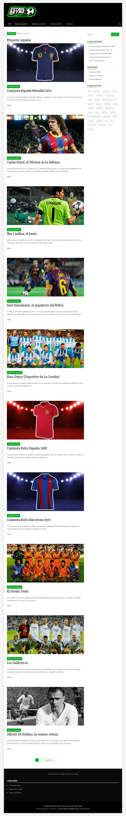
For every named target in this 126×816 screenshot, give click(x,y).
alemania (97, 91)
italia (97, 112)
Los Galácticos (17, 663)
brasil (90, 99)
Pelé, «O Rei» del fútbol (97, 61)
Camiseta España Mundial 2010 (29, 91)
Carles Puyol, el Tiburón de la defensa (33, 162)
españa (90, 104)
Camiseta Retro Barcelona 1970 (29, 520)
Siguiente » (50, 760)
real (111, 120)
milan (115, 116)
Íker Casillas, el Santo (22, 234)
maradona (106, 116)
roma (110, 125)
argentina (106, 91)
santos (90, 129)
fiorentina (107, 104)
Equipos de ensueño (39, 24)
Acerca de (51, 774)
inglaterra (99, 108)
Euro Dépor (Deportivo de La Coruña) (33, 377)
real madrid (92, 125)
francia (115, 104)
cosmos (97, 99)
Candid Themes (84, 809)
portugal (99, 120)
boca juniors (110, 95)
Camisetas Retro (56, 24)
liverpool (113, 112)
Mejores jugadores (21, 24)
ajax (89, 91)
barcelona (99, 95)
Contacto (69, 24)
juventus (104, 112)
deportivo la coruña (109, 99)
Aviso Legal (60, 774)
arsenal (114, 91)
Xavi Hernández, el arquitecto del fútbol (35, 305)
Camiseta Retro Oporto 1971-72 (100, 50)
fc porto (98, 104)
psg (106, 120)
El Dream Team (17, 591)
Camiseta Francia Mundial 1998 (100, 53)
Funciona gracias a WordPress (47, 809)
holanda (91, 108)
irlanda (90, 112)
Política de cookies (72, 774)
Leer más (9, 105)
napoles (91, 120)
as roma (91, 95)
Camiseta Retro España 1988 (27, 448)
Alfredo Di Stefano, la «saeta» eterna (32, 734)
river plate (102, 125)
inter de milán (110, 108)
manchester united (94, 116)
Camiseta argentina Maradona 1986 (102, 46)
